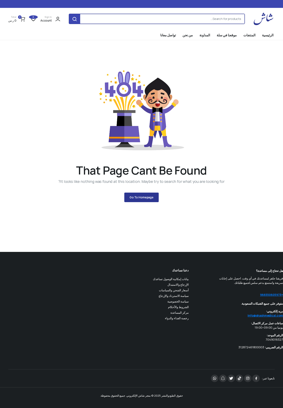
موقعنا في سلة (227, 35)
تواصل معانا (168, 35)
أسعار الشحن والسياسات (174, 290)
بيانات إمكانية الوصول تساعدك (171, 279)
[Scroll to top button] (273, 398)
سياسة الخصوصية (178, 301)
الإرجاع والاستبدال (178, 285)
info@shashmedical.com (265, 315)
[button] (17, 19)
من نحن (188, 35)
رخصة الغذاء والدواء (177, 318)
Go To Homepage (141, 197)
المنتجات (249, 35)
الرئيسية (267, 35)
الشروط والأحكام (178, 307)
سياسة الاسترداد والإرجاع (174, 296)
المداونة (205, 35)
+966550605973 (271, 295)
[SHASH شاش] (264, 19)
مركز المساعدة (180, 312)
